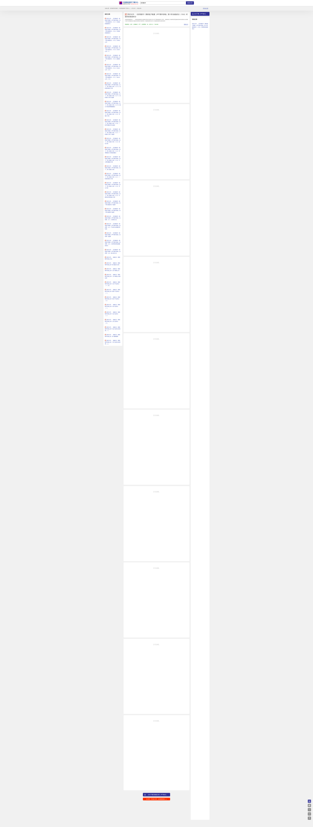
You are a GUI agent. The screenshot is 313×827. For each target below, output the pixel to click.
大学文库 (133, 8)
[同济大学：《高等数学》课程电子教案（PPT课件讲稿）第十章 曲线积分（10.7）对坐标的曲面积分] (309, 809)
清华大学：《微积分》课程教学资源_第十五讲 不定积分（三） (112, 298)
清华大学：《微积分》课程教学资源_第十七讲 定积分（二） (112, 313)
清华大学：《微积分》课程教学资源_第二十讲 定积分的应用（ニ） (112, 342)
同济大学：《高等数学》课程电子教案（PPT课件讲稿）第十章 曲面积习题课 (112, 210)
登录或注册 (205, 8)
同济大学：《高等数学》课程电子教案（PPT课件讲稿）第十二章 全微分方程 (112, 167)
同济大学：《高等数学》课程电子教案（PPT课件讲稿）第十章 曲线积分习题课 (112, 202)
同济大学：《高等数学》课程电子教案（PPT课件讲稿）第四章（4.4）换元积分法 (112, 251)
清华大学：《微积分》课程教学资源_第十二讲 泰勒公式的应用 (112, 276)
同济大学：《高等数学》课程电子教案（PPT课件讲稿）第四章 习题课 (112, 234)
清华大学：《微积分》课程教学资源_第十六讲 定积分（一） (112, 306)
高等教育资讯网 (114, 8)
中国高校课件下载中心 (124, 8)
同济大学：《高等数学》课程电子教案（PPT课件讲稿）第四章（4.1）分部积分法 (112, 217)
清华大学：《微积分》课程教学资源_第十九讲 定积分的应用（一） (112, 328)
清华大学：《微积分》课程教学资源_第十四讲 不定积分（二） (112, 291)
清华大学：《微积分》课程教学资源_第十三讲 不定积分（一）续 (112, 283)
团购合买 (186, 24)
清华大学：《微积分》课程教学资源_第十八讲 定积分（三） (112, 321)
